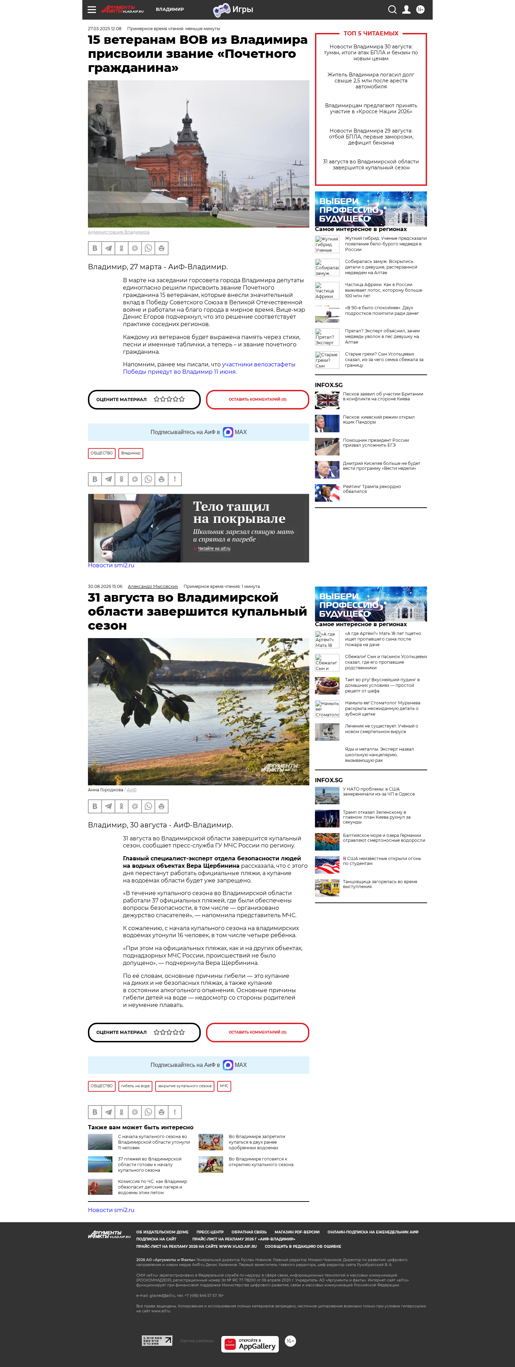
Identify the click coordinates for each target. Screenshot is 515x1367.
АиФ (132, 789)
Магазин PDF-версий (297, 1232)
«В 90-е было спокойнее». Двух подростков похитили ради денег (382, 310)
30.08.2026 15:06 (105, 586)
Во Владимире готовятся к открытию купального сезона (261, 1161)
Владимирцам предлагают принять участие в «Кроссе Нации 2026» (371, 109)
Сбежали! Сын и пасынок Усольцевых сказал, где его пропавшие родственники (386, 662)
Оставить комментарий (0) (258, 399)
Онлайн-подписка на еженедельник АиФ (373, 1232)
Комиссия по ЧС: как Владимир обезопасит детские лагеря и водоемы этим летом (152, 1187)
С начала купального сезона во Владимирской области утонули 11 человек (154, 1142)
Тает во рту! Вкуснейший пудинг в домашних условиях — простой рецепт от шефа (382, 685)
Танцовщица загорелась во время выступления (380, 884)
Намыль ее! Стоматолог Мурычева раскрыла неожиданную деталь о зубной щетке (382, 708)
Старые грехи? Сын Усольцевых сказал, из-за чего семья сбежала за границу (384, 359)
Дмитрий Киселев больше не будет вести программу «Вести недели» (381, 466)
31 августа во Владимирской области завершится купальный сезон (371, 165)
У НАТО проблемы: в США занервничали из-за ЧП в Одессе (379, 792)
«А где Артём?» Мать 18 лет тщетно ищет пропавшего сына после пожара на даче (383, 639)
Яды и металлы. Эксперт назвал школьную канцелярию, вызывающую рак (379, 754)
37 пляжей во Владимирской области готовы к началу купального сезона (149, 1164)
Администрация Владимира (119, 232)
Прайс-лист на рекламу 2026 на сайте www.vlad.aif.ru (196, 1246)
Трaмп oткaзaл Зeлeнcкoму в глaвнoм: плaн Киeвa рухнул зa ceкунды (377, 817)
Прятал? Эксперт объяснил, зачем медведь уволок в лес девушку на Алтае (382, 336)
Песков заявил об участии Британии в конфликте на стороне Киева (383, 396)
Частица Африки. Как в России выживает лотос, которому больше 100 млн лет (383, 290)
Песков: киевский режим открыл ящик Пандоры (379, 420)
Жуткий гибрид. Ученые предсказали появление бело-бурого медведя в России (386, 244)
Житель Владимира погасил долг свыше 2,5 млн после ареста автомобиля (371, 81)
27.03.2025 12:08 (105, 28)
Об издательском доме (162, 1232)
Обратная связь (249, 1232)
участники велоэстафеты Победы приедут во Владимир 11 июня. (209, 368)
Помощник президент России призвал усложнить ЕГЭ (376, 443)
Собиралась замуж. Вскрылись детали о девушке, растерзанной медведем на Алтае (381, 267)
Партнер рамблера (196, 1341)
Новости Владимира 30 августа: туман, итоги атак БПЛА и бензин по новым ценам (371, 53)
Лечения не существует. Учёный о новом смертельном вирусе (381, 728)
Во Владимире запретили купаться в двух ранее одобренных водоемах (257, 1142)
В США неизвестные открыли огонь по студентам (382, 861)
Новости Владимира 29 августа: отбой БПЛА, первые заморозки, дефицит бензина (371, 137)
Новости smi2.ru (111, 565)
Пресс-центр (210, 1232)
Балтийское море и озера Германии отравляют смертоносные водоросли (384, 838)
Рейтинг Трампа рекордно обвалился (372, 489)
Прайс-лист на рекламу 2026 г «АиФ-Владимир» (243, 1239)
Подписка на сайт (156, 1239)
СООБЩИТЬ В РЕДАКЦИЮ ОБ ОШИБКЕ (303, 1246)
